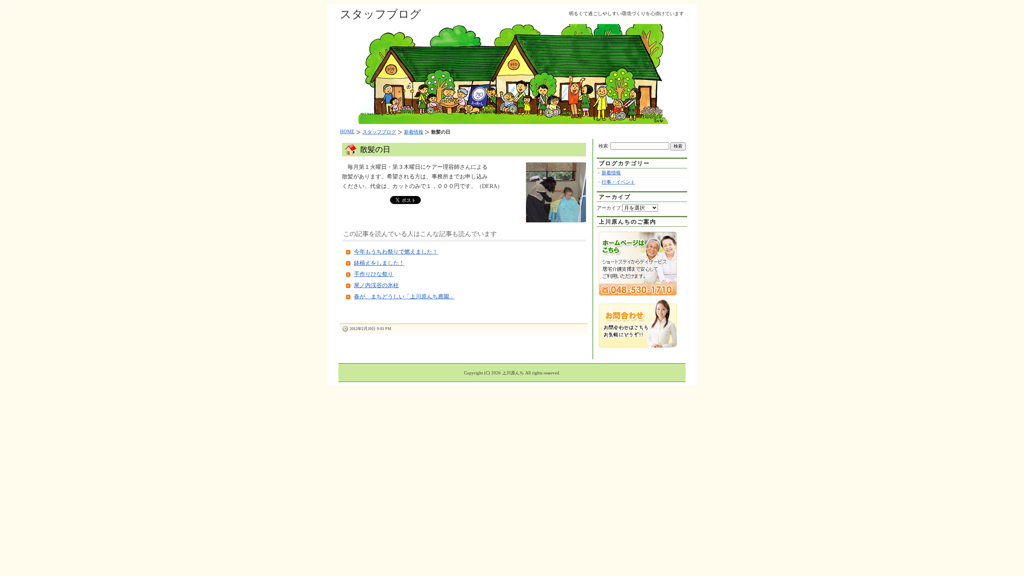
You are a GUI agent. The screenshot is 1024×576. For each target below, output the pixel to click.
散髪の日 (375, 149)
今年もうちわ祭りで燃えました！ (396, 252)
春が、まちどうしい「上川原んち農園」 (404, 297)
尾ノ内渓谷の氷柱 (376, 285)
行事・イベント (618, 182)
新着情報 (611, 173)
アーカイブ (609, 208)
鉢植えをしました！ (379, 263)
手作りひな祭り (373, 274)
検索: (603, 146)
